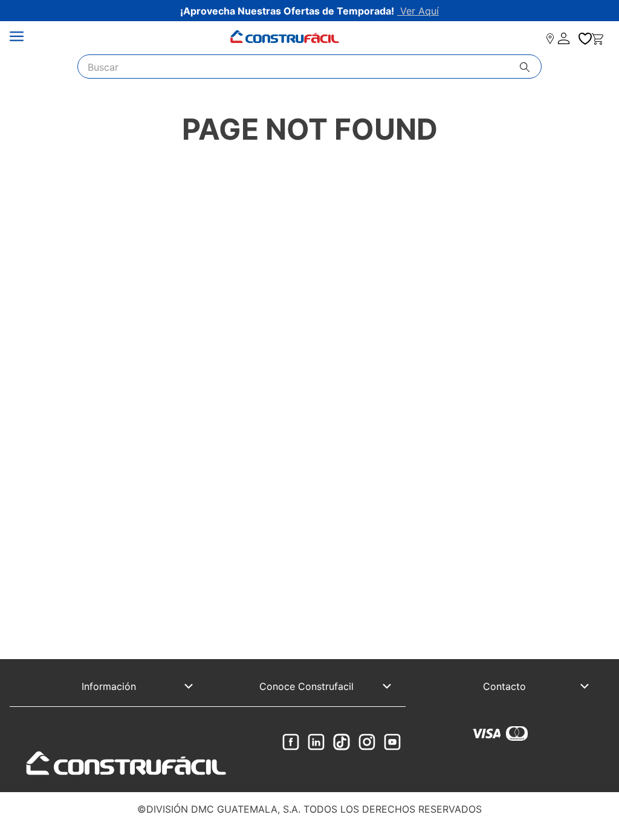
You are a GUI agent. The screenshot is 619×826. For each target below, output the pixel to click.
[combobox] (309, 66)
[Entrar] (564, 39)
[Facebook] (290, 742)
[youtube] (392, 742)
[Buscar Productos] (530, 67)
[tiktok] (341, 742)
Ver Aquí (418, 11)
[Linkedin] (316, 742)
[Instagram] (367, 742)
